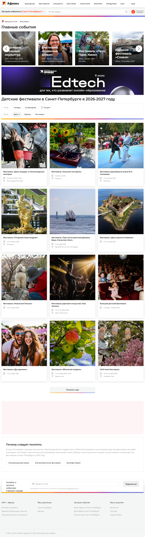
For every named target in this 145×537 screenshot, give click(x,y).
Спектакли (85, 4)
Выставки (71, 4)
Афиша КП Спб (11, 22)
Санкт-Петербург (45, 507)
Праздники (111, 4)
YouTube (113, 511)
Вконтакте (114, 507)
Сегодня (17, 107)
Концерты (58, 4)
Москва (41, 511)
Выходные (30, 4)
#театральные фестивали (18, 463)
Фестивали (44, 4)
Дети (16, 114)
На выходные (30, 107)
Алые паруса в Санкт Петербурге (87, 507)
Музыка (27, 114)
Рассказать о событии (140, 11)
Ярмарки (98, 4)
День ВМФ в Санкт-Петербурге (86, 511)
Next (138, 48)
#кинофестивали (74, 463)
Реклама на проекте (9, 507)
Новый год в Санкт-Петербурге (87, 515)
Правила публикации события (14, 511)
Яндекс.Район (116, 515)
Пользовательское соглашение (14, 515)
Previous (6, 48)
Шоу (122, 4)
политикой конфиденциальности (69, 488)
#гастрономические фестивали (48, 463)
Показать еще (72, 390)
